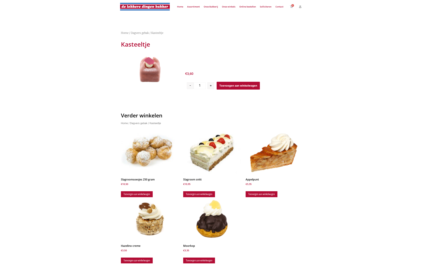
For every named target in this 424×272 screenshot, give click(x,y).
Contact (279, 6)
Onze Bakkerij (211, 6)
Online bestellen (247, 6)
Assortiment (193, 6)
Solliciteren (265, 6)
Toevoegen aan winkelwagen (238, 85)
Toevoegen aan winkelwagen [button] (137, 194)
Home (180, 6)
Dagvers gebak (140, 32)
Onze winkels (228, 6)
